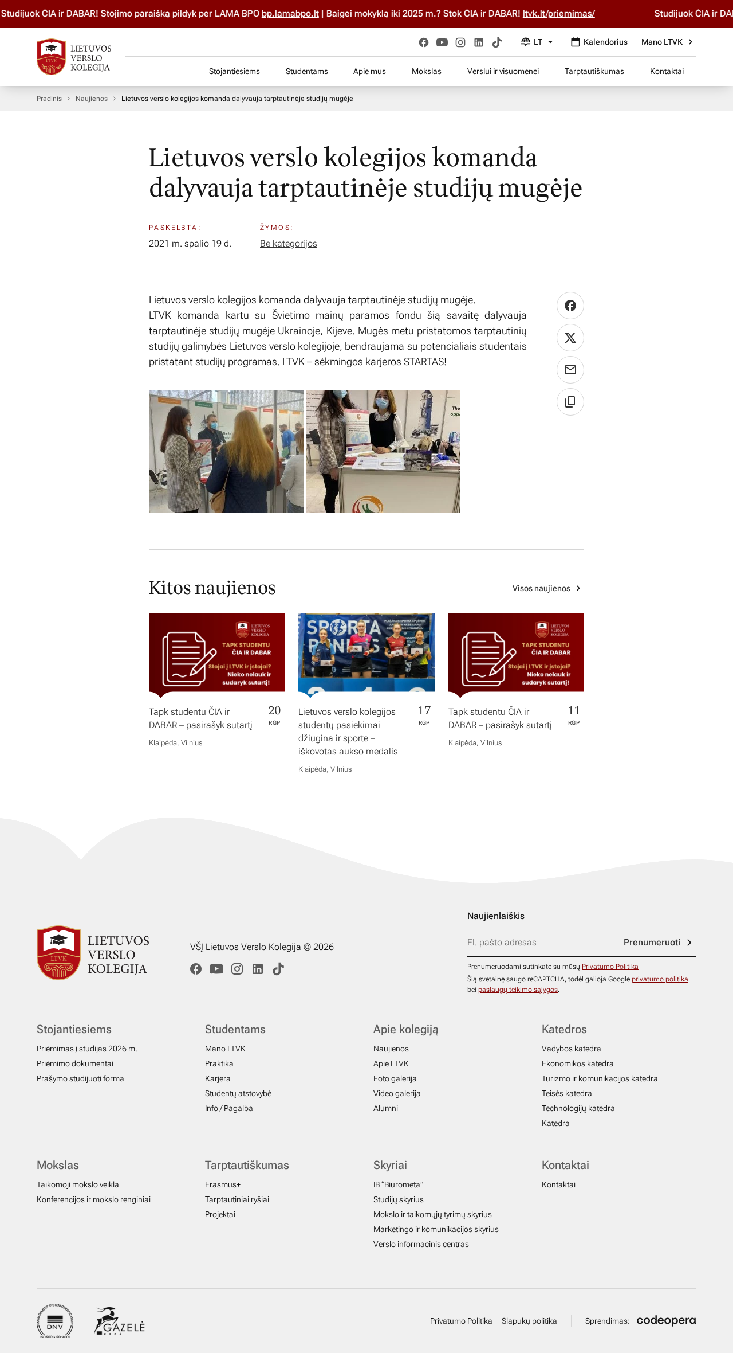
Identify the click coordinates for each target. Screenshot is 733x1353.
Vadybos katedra (571, 1048)
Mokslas (427, 71)
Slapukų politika (529, 1320)
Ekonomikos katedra (578, 1063)
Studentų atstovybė (238, 1093)
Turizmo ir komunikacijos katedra (600, 1078)
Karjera (218, 1078)
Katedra (556, 1123)
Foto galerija (395, 1078)
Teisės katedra (567, 1093)
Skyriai (390, 1165)
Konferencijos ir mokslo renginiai (94, 1199)
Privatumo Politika (610, 967)
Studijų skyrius (398, 1199)
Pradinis (49, 99)
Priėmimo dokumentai (75, 1063)
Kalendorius (606, 41)
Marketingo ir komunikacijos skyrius (436, 1229)
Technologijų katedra (578, 1108)
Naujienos (92, 99)
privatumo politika (660, 979)
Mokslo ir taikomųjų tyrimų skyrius (432, 1214)
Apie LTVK (391, 1063)
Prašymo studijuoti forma (80, 1078)
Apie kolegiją (406, 1029)
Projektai (220, 1214)
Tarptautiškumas (594, 71)
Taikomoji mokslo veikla (78, 1184)
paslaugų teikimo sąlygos (518, 990)
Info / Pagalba (229, 1108)
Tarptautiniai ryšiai (237, 1199)
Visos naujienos (541, 588)
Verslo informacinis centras (421, 1244)
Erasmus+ (223, 1184)
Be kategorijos (288, 243)
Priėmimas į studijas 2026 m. (87, 1048)
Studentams (307, 71)
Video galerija (397, 1093)
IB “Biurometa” (398, 1184)
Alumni (385, 1108)
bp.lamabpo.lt (296, 13)
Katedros (564, 1029)
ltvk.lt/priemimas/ (565, 13)
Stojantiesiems (234, 71)
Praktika (219, 1063)
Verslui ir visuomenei (503, 71)
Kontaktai (667, 71)
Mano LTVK (662, 41)
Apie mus (369, 71)
